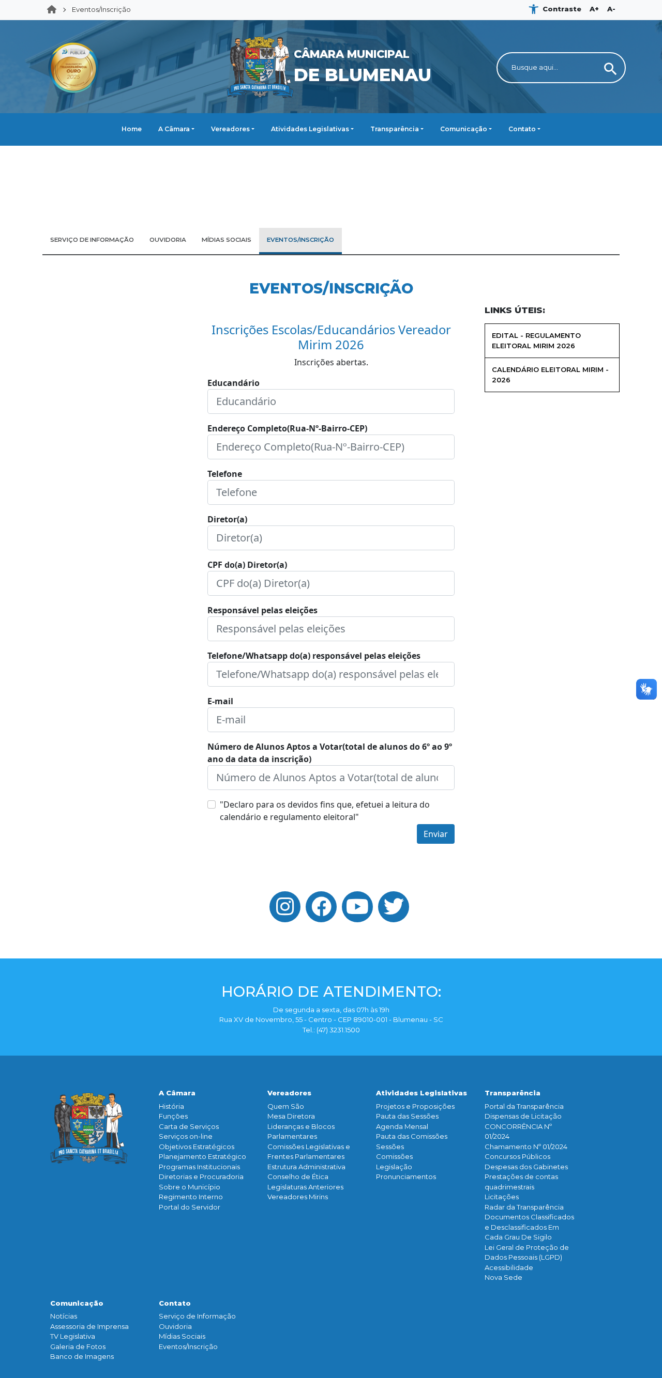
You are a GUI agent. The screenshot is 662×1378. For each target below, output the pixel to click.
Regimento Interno (191, 1197)
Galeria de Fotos (78, 1346)
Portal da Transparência (524, 1106)
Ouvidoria (175, 1326)
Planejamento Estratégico (202, 1156)
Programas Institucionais (199, 1167)
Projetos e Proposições (415, 1106)
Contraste (562, 9)
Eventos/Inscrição (101, 9)
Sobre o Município (189, 1187)
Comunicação (463, 129)
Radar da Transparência (524, 1207)
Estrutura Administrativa (306, 1167)
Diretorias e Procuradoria (201, 1176)
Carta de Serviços (189, 1126)
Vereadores (230, 129)
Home (54, 10)
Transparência (394, 129)
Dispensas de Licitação (523, 1116)
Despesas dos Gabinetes (526, 1167)
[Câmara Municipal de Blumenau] (331, 26)
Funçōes (173, 1116)
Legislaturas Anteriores (305, 1187)
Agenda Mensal (402, 1126)
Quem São (285, 1106)
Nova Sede (503, 1277)
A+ (594, 9)
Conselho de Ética (297, 1176)
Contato (522, 129)
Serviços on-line (186, 1136)
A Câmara (174, 129)
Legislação (394, 1167)
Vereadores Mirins (297, 1197)
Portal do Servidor (189, 1207)
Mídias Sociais (182, 1336)
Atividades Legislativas (310, 129)
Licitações (502, 1197)
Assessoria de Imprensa (89, 1326)
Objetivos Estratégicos (196, 1146)
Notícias (63, 1316)
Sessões (390, 1146)
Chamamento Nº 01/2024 (526, 1146)
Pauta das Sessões (407, 1116)
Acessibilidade (509, 1267)
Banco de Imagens (82, 1356)
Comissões (394, 1156)
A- (611, 9)
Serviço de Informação (197, 1316)
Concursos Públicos (517, 1156)
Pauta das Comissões (411, 1136)
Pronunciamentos (406, 1176)
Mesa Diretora (291, 1116)
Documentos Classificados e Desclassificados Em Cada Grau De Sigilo (529, 1227)
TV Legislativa (72, 1336)
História (171, 1106)
